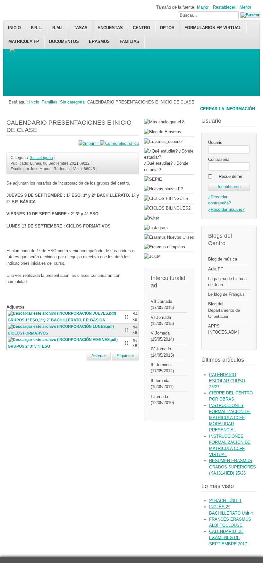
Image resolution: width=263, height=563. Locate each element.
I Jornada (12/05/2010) (162, 399)
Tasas (81, 27)
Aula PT (215, 269)
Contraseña (218, 159)
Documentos (64, 41)
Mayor (202, 7)
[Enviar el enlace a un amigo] (119, 143)
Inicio (14, 27)
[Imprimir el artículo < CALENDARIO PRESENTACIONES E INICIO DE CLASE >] (89, 143)
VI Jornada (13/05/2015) (162, 320)
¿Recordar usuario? (226, 209)
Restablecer (224, 7)
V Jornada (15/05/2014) (162, 336)
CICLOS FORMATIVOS (28, 333)
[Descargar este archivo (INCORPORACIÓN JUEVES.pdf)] (62, 315)
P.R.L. (36, 27)
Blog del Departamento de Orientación (224, 310)
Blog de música (222, 259)
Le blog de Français (226, 294)
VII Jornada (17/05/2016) (162, 304)
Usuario (215, 142)
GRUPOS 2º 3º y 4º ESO (29, 346)
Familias (129, 41)
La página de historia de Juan (227, 281)
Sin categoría (72, 102)
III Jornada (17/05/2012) (162, 367)
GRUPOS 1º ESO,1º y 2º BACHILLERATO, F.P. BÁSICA (56, 320)
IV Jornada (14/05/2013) (162, 351)
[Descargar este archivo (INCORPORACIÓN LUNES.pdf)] (61, 328)
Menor (245, 7)
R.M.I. (58, 27)
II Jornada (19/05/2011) (162, 383)
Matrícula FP (23, 41)
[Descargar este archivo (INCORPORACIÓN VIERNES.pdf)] (63, 341)
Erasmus (99, 41)
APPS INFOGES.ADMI (223, 329)
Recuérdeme (230, 176)
